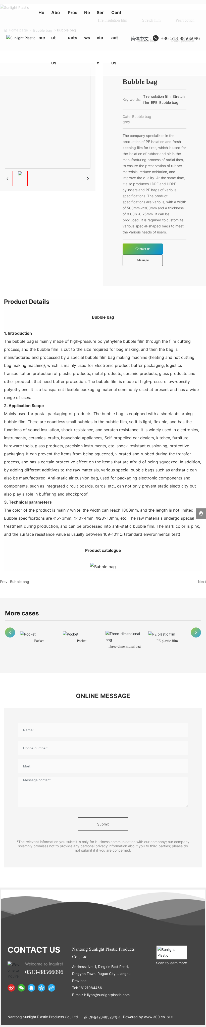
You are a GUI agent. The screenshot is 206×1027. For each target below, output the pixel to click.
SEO (170, 1017)
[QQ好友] (31, 988)
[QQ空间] (41, 988)
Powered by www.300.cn (144, 1017)
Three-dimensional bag (81, 646)
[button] (10, 632)
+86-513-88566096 (180, 38)
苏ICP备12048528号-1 (102, 1017)
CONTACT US (34, 950)
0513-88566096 (44, 972)
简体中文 (140, 38)
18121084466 (90, 988)
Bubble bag (19, 581)
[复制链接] (51, 988)
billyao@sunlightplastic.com (107, 995)
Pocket (39, 641)
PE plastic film (124, 641)
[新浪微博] (11, 988)
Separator (167, 641)
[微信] (21, 988)
